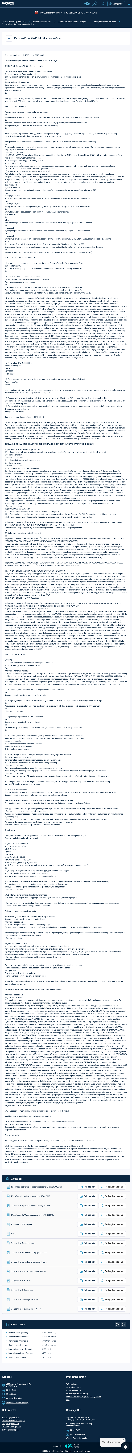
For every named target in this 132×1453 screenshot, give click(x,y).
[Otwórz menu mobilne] (129, 3)
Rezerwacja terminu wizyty (77, 1393)
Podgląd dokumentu (114, 1187)
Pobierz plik (89, 1187)
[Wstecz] (9, 38)
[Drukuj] (123, 1324)
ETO (67, 1400)
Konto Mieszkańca (73, 1390)
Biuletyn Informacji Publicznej (14, 22)
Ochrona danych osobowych (13, 1421)
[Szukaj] (103, 3)
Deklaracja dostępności (11, 1427)
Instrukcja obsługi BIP (10, 1430)
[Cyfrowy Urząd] (87, 3)
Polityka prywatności (10, 1424)
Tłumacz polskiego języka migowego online (83, 1397)
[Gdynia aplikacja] (94, 3)
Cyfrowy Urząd (72, 1384)
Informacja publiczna (10, 1417)
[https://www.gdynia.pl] (8, 4)
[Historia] (117, 1324)
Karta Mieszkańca (73, 1387)
